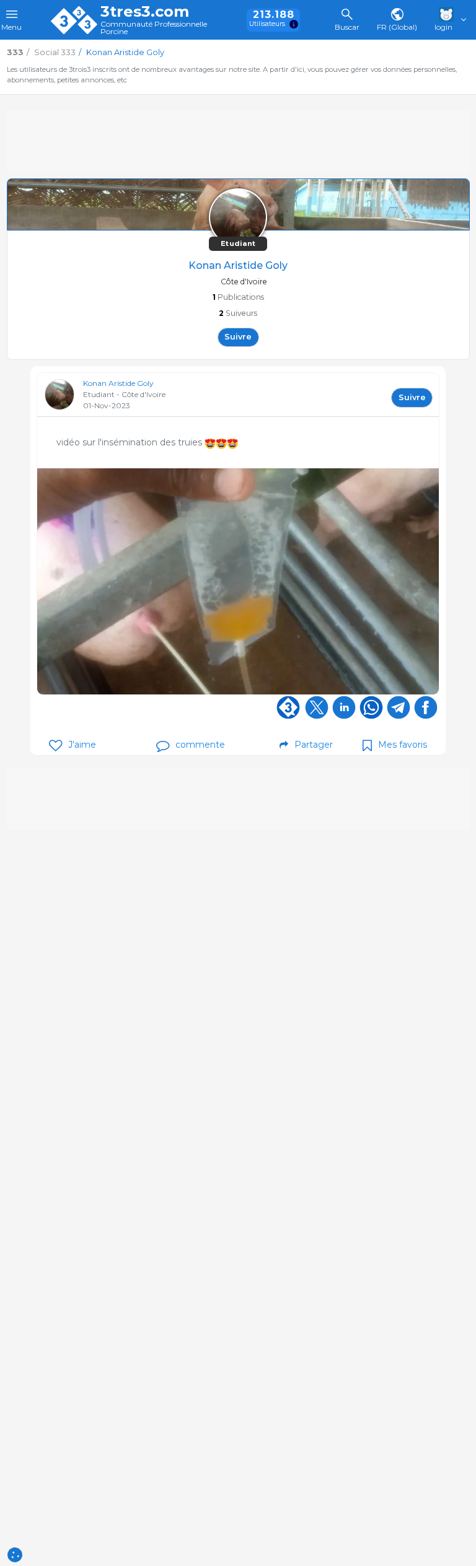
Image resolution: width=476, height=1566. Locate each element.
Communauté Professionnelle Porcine (153, 28)
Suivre (238, 336)
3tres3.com (144, 11)
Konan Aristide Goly (118, 383)
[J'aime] (55, 745)
